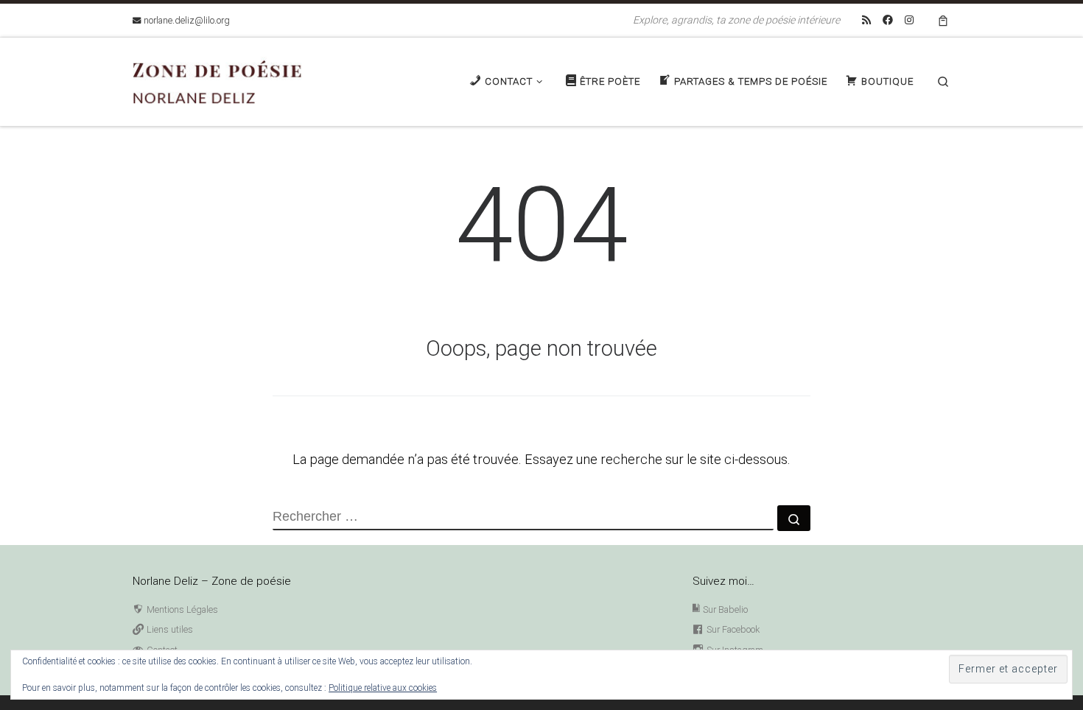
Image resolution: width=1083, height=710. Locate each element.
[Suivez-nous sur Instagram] (909, 21)
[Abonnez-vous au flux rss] (866, 21)
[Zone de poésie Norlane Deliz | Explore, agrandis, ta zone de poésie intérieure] (225, 80)
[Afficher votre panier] (943, 20)
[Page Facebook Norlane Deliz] (888, 21)
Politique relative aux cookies (383, 688)
